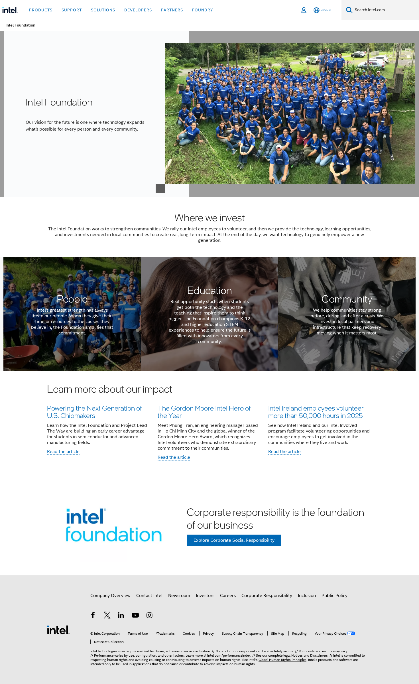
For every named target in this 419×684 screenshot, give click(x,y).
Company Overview (110, 595)
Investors (205, 595)
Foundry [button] (202, 10)
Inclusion (307, 595)
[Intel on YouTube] (135, 616)
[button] (209, 423)
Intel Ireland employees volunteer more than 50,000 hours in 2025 (316, 411)
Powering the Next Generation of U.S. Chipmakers (94, 411)
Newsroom (179, 595)
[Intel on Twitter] (107, 616)
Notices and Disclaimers (309, 655)
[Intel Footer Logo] (58, 629)
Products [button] (40, 10)
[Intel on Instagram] (149, 616)
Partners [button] (172, 10)
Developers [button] (138, 10)
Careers (228, 595)
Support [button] (72, 10)
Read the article (63, 451)
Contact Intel (149, 595)
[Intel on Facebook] (93, 616)
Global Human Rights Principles (282, 659)
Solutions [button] (103, 10)
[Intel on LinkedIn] (121, 616)
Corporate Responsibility (266, 595)
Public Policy (334, 595)
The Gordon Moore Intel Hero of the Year (204, 411)
